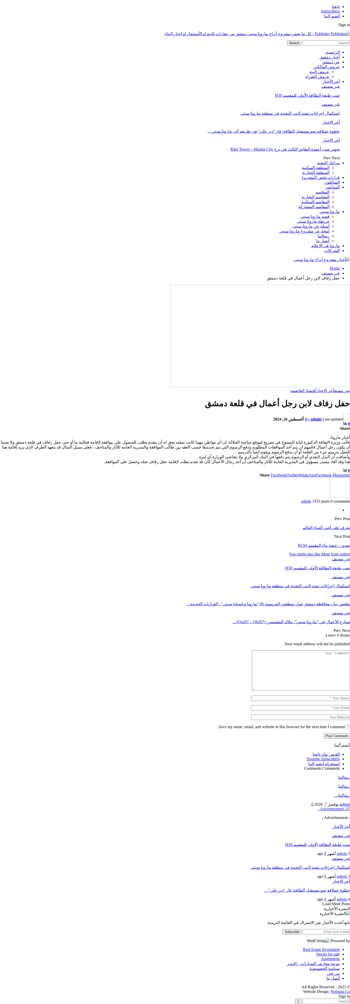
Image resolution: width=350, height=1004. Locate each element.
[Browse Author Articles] (340, 496)
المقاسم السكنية (315, 202)
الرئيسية (333, 52)
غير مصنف (331, 86)
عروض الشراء (317, 76)
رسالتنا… (342, 795)
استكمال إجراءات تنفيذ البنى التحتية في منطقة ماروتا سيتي (290, 113)
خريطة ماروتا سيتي (313, 221)
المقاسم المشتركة (314, 206)
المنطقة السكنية (316, 167)
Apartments (330, 959)
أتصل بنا (323, 241)
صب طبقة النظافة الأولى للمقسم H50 (307, 95)
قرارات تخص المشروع (321, 177)
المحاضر (332, 187)
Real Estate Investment (321, 949)
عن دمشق (331, 62)
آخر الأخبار (331, 81)
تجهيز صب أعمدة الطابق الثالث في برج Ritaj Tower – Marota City (285, 149)
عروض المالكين (326, 67)
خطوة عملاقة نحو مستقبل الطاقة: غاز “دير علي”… (307, 890)
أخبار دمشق (330, 57)
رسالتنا (324, 236)
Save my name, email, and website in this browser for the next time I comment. (281, 727)
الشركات (332, 250)
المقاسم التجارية (316, 197)
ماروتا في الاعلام (325, 245)
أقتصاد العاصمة (303, 390)
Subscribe (292, 932)
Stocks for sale (328, 954)
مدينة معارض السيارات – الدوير (313, 963)
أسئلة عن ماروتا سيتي (311, 226)
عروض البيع (320, 72)
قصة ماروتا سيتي (315, 216)
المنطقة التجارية (316, 172)
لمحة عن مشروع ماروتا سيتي (304, 231)
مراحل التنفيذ (328, 163)
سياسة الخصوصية (325, 968)
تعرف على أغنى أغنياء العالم (326, 527)
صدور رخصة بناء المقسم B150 (324, 545)
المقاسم (322, 192)
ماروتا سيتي (330, 211)
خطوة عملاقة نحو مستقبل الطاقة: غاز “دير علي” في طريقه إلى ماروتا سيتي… (274, 131)
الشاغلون (332, 182)
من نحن (333, 973)
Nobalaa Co (340, 991)
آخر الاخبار (331, 122)
